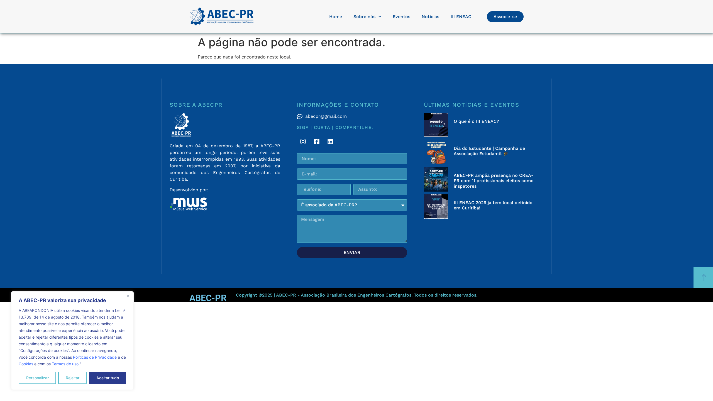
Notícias (430, 16)
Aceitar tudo (107, 377)
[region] (72, 340)
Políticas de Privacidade (95, 357)
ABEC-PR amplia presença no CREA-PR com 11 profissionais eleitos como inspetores (494, 181)
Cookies (26, 363)
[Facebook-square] (317, 141)
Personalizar (37, 377)
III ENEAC (461, 16)
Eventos (401, 16)
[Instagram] (303, 141)
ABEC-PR (207, 298)
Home (335, 16)
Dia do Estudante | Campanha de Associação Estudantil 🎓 (489, 151)
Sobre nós (364, 16)
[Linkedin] (330, 141)
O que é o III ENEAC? (476, 121)
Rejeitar (72, 377)
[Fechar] (127, 296)
